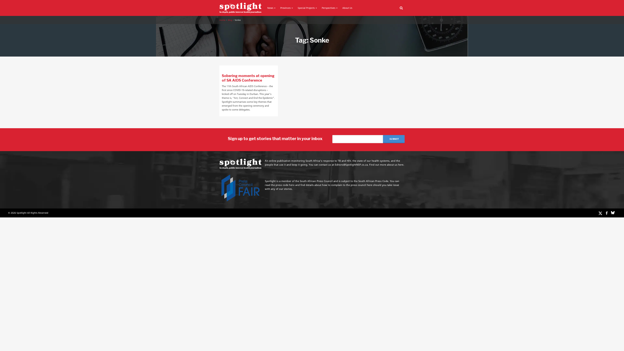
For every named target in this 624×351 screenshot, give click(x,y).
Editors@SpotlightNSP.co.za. (352, 164)
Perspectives (328, 7)
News (270, 7)
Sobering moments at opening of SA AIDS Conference (248, 78)
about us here (395, 164)
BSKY (613, 212)
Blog (230, 20)
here (291, 185)
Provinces (285, 7)
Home (222, 20)
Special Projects (306, 7)
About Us (347, 7)
